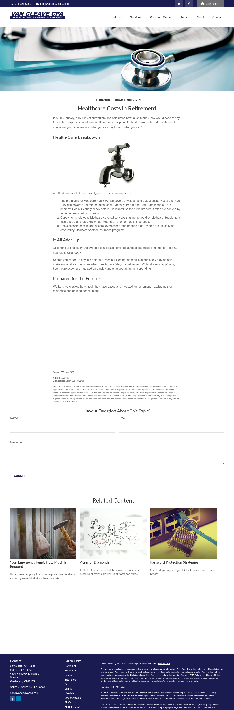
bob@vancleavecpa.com (54, 3)
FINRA (168, 695)
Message (16, 442)
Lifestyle (69, 693)
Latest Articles (73, 698)
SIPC (173, 695)
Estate (68, 675)
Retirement (71, 666)
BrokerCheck (164, 663)
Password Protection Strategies (174, 562)
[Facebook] (189, 3)
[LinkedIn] (179, 3)
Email (122, 418)
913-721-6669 (23, 3)
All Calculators (73, 707)
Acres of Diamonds (94, 562)
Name (14, 418)
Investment (71, 670)
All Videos (70, 702)
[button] (117, 17)
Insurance (70, 679)
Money (68, 688)
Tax (67, 684)
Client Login (212, 3)
